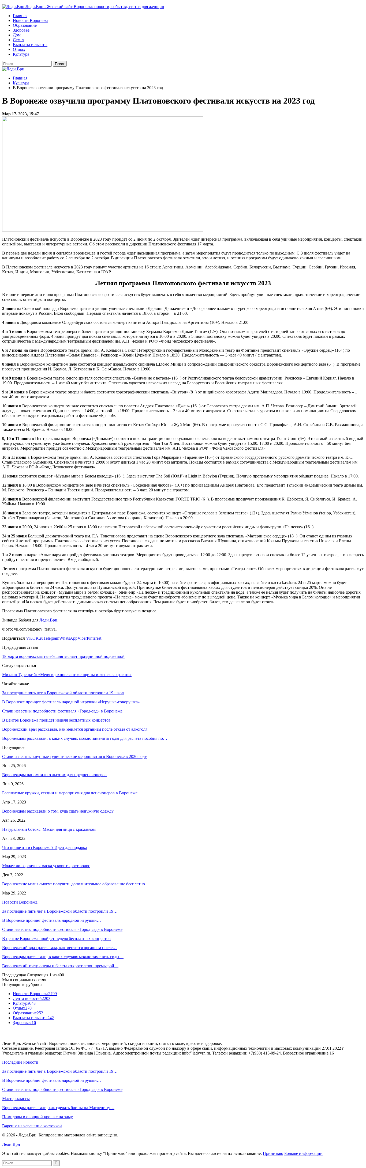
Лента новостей (31, 998)
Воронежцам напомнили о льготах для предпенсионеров (54, 774)
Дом (17, 35)
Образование (25, 25)
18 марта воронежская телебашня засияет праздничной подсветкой (63, 656)
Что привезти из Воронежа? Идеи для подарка (44, 847)
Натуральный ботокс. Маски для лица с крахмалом (49, 829)
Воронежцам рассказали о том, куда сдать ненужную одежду (58, 811)
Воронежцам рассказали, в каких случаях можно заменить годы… (63, 956)
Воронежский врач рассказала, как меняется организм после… (59, 947)
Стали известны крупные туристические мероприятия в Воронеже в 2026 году (74, 756)
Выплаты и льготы (30, 44)
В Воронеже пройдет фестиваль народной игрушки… (51, 920)
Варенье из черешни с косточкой (32, 1126)
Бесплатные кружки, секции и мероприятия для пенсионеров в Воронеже (69, 793)
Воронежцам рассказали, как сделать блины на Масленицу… (58, 1107)
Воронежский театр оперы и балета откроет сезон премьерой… (60, 966)
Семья (18, 39)
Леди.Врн (48, 620)
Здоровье (21, 30)
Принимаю (273, 1153)
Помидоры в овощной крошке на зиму (37, 1116)
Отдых (19, 49)
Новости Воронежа (30, 20)
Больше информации (303, 1153)
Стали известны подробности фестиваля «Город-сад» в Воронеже (62, 929)
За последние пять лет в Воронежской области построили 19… (60, 911)
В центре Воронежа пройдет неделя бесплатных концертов (56, 938)
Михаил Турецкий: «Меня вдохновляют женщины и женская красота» (67, 674)
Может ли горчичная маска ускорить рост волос (46, 865)
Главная (20, 15)
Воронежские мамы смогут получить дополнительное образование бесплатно (73, 884)
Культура (21, 54)
